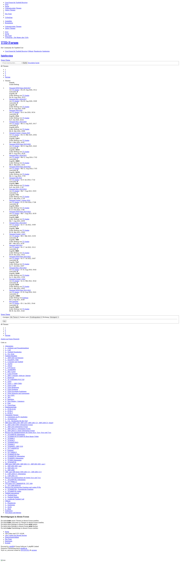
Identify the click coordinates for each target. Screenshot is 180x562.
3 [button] (5, 73)
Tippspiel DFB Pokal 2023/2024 (20, 211)
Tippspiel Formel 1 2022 (17, 279)
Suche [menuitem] (7, 34)
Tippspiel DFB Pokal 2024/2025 (20, 167)
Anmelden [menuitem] (8, 21)
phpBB (11, 546)
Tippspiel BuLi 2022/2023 (18, 223)
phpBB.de (23, 548)
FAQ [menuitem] (6, 32)
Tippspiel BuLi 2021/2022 (18, 268)
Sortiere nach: (24, 317)
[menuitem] (16, 2)
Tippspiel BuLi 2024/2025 (18, 155)
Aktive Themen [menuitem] (10, 28)
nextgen (34, 550)
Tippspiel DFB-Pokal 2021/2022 (20, 290)
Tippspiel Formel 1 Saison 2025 (19, 133)
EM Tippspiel (13, 301)
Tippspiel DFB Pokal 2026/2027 (20, 88)
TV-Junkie (15, 90)
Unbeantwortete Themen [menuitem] (13, 26)
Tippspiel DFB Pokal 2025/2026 (20, 144)
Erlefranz (25, 298)
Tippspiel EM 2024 (15, 178)
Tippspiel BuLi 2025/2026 (18, 122)
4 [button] (5, 75)
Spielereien (7, 55)
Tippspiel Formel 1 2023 (17, 234)
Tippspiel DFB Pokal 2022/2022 (20, 256)
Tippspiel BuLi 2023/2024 (18, 189)
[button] (7, 77)
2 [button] (5, 71)
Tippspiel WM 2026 (15, 110)
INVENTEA (25, 550)
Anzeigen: (6, 317)
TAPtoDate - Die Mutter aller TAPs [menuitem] (16, 37)
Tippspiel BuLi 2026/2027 (18, 99)
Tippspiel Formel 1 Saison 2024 (19, 200)
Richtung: (46, 317)
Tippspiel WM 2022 (15, 245)
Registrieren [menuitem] (9, 23)
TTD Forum (9, 42)
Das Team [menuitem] (8, 36)
